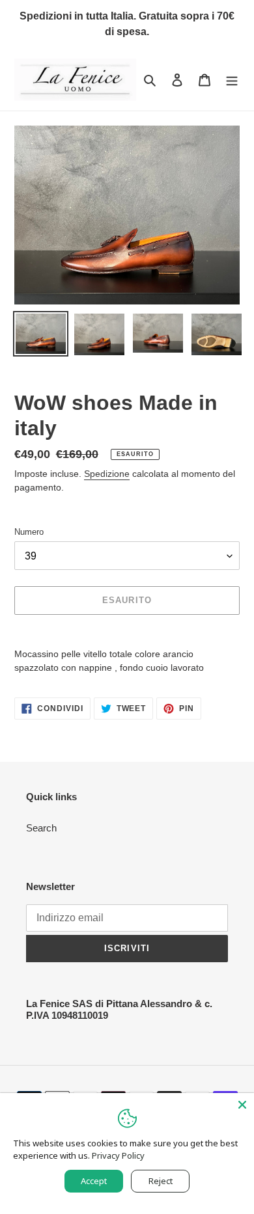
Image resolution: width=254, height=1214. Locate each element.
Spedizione (107, 473)
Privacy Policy (118, 1155)
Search (41, 827)
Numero (29, 532)
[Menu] (232, 80)
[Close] (242, 1104)
